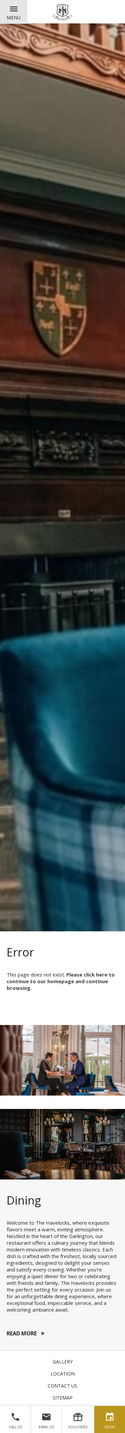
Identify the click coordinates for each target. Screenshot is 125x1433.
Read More (22, 1333)
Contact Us (62, 1386)
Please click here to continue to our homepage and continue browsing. (61, 981)
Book (110, 1427)
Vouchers (77, 1427)
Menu (14, 17)
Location (63, 1373)
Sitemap (63, 1398)
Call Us (15, 1427)
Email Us (46, 1427)
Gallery (63, 1361)
